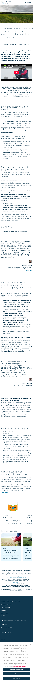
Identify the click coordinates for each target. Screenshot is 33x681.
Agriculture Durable (6, 627)
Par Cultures (4, 624)
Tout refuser (16, 673)
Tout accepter (16, 678)
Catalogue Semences (7, 605)
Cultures (3, 610)
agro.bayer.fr (16, 582)
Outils (3, 615)
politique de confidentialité (19, 666)
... (1, 28)
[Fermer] (30, 644)
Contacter (29, 271)
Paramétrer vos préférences (16, 669)
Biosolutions (4, 613)
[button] (16, 231)
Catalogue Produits (6, 607)
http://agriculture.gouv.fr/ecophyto (16, 577)
